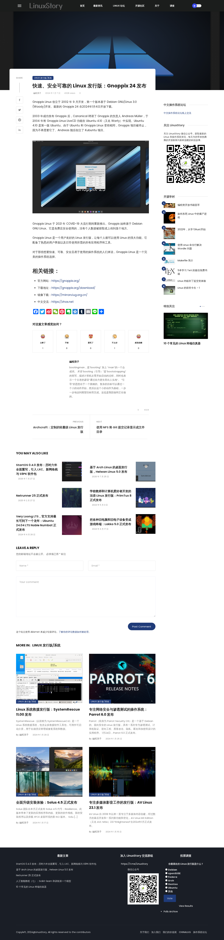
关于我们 (144, 932)
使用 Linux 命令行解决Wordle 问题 (190, 246)
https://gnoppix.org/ (65, 281)
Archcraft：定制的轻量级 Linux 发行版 (58, 429)
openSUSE (174, 873)
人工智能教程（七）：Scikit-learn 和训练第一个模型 (43, 881)
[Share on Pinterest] (19, 120)
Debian (172, 869)
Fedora (172, 877)
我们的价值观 (170, 932)
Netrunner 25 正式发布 (32, 495)
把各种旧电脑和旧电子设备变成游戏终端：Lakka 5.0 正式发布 (110, 522)
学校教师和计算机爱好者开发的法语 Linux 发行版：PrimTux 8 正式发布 (111, 495)
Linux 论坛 (119, 5)
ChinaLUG (185, 932)
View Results (186, 906)
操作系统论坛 (200, 932)
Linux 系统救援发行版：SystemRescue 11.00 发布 (48, 712)
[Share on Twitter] (19, 110)
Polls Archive (171, 911)
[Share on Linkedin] (19, 130)
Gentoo (173, 884)
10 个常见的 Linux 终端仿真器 (182, 343)
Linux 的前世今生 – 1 (189, 287)
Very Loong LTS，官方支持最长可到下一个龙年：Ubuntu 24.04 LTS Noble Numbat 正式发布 (36, 523)
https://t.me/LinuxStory (134, 864)
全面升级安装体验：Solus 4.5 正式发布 (46, 802)
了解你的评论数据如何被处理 (74, 631)
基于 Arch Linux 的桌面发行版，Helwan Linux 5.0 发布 (108, 469)
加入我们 (156, 932)
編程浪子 (37, 93)
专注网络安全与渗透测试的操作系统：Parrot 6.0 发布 (118, 712)
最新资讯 (97, 5)
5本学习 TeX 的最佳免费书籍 (192, 272)
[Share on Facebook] (19, 100)
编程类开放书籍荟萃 (189, 205)
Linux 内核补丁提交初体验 (192, 281)
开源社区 (139, 5)
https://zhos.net (62, 302)
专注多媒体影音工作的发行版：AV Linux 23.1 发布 (120, 805)
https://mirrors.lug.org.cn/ (69, 295)
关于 (157, 5)
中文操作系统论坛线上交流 (177, 113)
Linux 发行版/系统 (43, 77)
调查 (172, 5)
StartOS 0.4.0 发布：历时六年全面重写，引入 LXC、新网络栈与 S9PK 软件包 (37, 469)
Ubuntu (172, 887)
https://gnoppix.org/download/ (73, 288)
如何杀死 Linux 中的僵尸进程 (192, 215)
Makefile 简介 (185, 260)
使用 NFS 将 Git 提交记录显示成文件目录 (120, 429)
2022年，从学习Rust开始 (192, 229)
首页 (82, 5)
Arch (171, 880)
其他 (170, 891)
